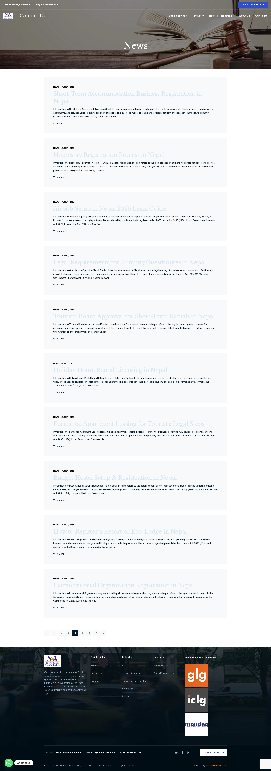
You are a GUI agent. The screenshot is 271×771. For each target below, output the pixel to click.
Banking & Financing (132, 673)
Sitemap (95, 681)
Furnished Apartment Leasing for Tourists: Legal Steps (128, 423)
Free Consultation (253, 4)
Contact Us (32, 16)
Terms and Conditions (55, 765)
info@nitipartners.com (47, 4)
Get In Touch (212, 752)
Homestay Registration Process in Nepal (109, 154)
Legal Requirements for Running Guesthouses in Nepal (129, 262)
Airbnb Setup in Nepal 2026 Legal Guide (109, 208)
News (56, 87)
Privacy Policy (74, 765)
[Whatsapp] (9, 763)
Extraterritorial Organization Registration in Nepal (124, 585)
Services (95, 665)
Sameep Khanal (161, 665)
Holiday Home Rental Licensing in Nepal (110, 370)
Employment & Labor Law (134, 681)
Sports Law (127, 688)
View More (58, 123)
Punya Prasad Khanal (164, 673)
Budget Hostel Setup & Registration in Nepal (115, 477)
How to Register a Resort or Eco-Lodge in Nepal (120, 531)
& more (125, 696)
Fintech (125, 665)
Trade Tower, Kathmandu (18, 4)
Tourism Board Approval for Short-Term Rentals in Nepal (134, 316)
